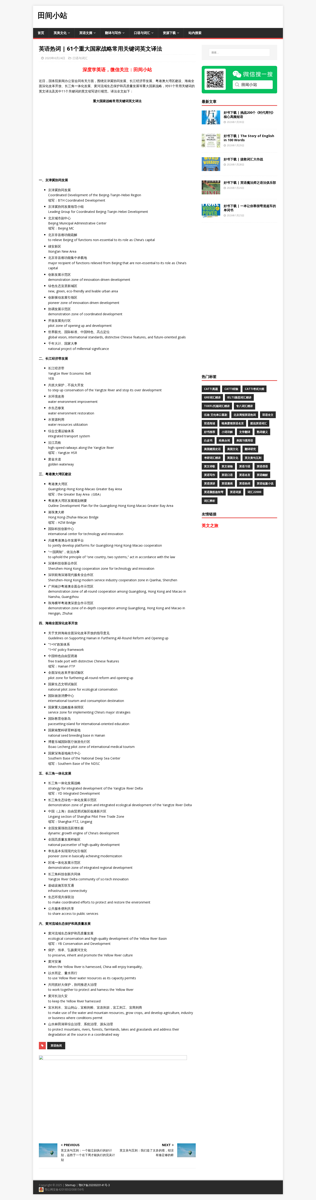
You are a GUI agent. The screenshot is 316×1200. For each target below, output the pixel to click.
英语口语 (227, 475)
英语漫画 (227, 483)
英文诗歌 (209, 466)
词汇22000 (254, 492)
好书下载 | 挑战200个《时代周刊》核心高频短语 (249, 114)
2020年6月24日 (55, 58)
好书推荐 (209, 432)
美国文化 (232, 449)
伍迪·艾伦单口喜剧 (215, 415)
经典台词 (224, 440)
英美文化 (60, 33)
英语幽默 (262, 475)
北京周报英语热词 (245, 415)
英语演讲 (209, 483)
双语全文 (267, 415)
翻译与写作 (113, 33)
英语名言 (244, 475)
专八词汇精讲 (244, 406)
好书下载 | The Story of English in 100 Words (249, 138)
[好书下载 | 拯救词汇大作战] (211, 168)
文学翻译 (244, 432)
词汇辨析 (209, 501)
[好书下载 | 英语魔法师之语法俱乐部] (211, 191)
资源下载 (169, 33)
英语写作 (209, 475)
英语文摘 (85, 33)
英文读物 (227, 466)
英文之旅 (210, 525)
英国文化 (232, 458)
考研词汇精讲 (212, 458)
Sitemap (70, 1185)
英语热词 (56, 1045)
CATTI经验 (231, 389)
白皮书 (208, 440)
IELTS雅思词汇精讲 (239, 397)
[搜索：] (239, 52)
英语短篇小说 (265, 483)
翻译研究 (250, 449)
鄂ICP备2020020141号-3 (94, 1185)
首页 (41, 33)
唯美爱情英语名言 (233, 423)
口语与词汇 (142, 33)
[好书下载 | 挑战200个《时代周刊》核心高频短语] (211, 121)
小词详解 (227, 432)
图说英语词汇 (258, 423)
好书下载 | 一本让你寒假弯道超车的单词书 (250, 208)
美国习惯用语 (244, 440)
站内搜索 (195, 33)
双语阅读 (209, 423)
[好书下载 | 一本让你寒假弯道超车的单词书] (211, 215)
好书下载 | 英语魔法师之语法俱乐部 (250, 182)
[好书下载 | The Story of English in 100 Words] (211, 145)
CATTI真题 (211, 389)
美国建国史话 (212, 449)
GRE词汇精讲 (212, 397)
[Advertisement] (199, 16)
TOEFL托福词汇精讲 (217, 406)
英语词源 (235, 492)
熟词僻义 (262, 432)
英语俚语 (262, 466)
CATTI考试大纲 (254, 389)
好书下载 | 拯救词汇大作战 (243, 159)
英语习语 (244, 466)
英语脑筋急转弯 (213, 492)
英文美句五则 (253, 458)
